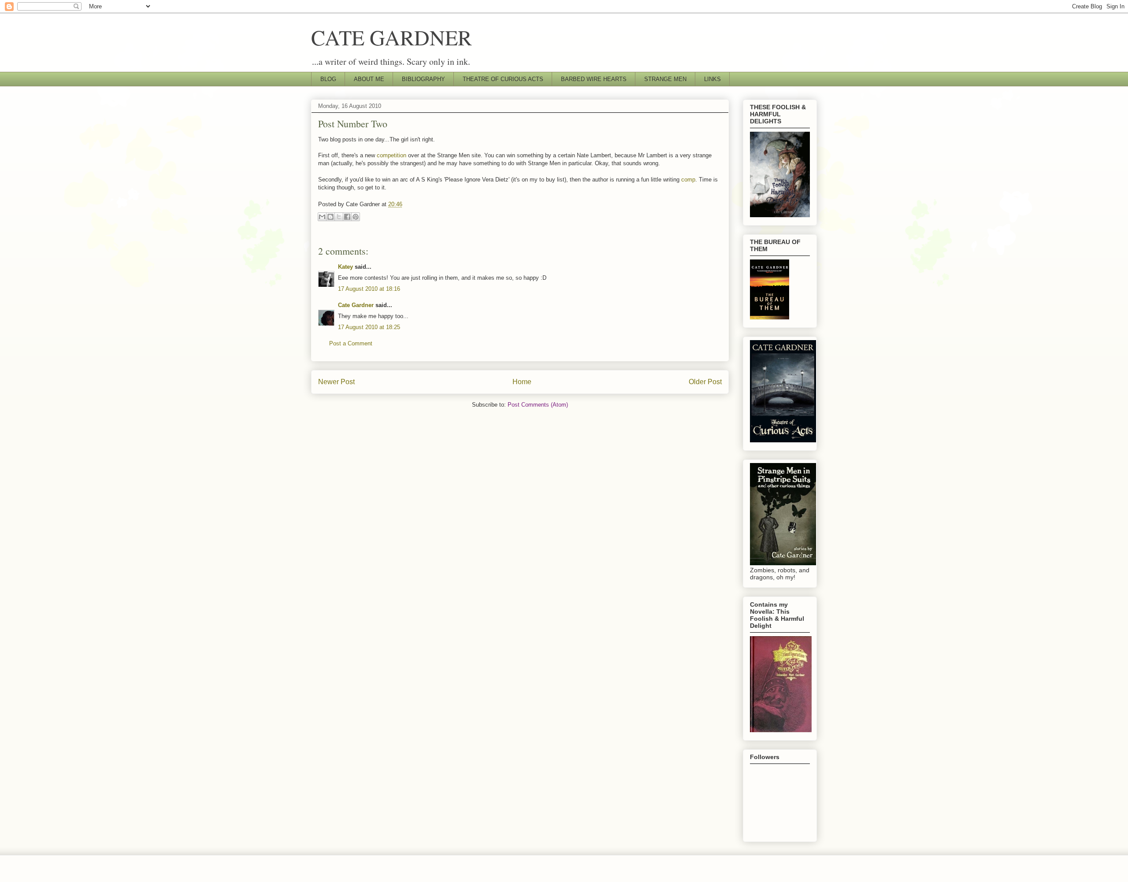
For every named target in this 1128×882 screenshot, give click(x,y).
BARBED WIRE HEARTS (594, 79)
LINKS (712, 79)
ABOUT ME (369, 79)
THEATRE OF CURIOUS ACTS (503, 79)
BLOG (328, 79)
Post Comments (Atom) (538, 404)
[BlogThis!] (330, 216)
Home (521, 381)
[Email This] (322, 216)
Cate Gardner (356, 305)
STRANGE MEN (665, 79)
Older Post (705, 381)
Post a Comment (350, 343)
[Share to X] (338, 216)
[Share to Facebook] (347, 216)
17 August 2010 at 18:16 (369, 288)
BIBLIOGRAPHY (423, 79)
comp (688, 179)
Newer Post (336, 381)
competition (391, 155)
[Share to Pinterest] (355, 216)
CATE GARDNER (391, 37)
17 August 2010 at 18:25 (369, 327)
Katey (345, 266)
